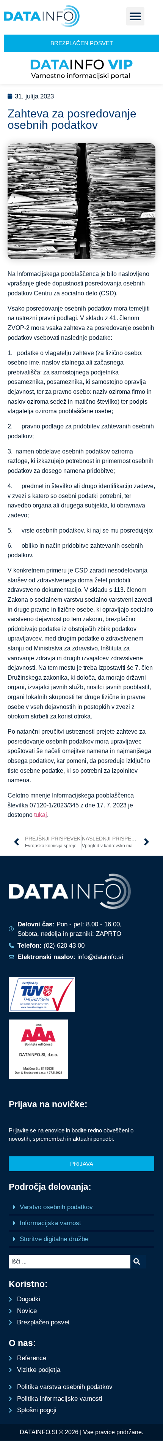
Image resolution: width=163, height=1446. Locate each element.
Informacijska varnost (50, 1223)
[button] (135, 16)
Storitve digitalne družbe (54, 1239)
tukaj (40, 815)
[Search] (138, 1261)
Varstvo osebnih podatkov (56, 1207)
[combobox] (69, 1261)
